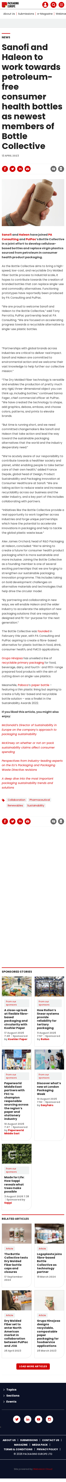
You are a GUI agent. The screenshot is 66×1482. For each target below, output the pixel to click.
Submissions (26, 14)
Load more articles (33, 1366)
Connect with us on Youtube (38, 1419)
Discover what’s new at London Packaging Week (49, 1088)
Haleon (24, 235)
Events (11, 1402)
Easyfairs (47, 1105)
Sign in (21, 161)
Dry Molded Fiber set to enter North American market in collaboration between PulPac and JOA (16, 1333)
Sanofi (7, 235)
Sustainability (35, 805)
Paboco (23, 685)
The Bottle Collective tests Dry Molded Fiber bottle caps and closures (16, 1263)
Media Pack (40, 1445)
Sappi (8, 1203)
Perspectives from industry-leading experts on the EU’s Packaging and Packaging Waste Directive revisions (32, 765)
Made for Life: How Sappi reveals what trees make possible (14, 1184)
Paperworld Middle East (14, 1131)
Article (9, 1248)
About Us (9, 14)
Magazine (21, 1445)
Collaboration (16, 800)
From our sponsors (11, 1003)
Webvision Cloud (42, 1469)
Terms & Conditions (18, 1449)
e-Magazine (45, 14)
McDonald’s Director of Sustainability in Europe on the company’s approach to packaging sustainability (29, 729)
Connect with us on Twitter (16, 1419)
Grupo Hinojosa (12, 658)
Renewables (15, 805)
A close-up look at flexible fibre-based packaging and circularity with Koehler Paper (16, 1019)
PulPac (31, 239)
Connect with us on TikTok (33, 1427)
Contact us (50, 1440)
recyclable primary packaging (23, 663)
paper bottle (40, 685)
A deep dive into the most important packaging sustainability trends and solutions (27, 783)
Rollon (45, 1039)
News (6, 37)
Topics (11, 1390)
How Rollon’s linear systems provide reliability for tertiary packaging (48, 1019)
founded (43, 631)
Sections (12, 1396)
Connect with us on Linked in (27, 1419)
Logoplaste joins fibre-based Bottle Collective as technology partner (49, 1263)
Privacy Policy (47, 1449)
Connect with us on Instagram (49, 1419)
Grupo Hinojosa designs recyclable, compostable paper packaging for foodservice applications (48, 1333)
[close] (40, 166)
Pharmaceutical (40, 800)
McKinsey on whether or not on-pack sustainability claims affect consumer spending (28, 747)
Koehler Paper (17, 1039)
